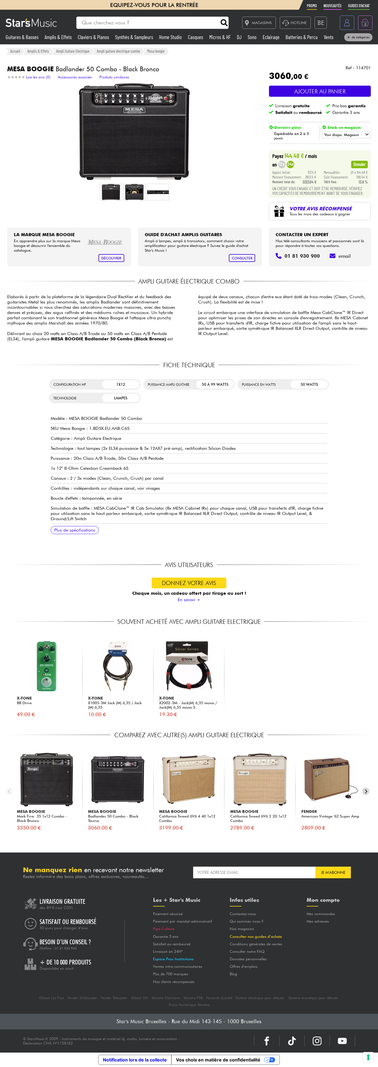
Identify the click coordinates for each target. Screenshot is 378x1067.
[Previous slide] (9, 791)
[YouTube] (342, 1041)
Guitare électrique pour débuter (260, 998)
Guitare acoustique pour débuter (313, 998)
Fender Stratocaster (82, 998)
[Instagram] (317, 1041)
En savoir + (189, 599)
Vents (328, 37)
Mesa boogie (155, 50)
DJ (240, 37)
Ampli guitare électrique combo (118, 50)
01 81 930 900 (66, 948)
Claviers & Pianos (94, 37)
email (344, 256)
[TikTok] (291, 1041)
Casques (196, 37)
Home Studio (171, 37)
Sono (253, 37)
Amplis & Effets (59, 37)
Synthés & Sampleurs (134, 37)
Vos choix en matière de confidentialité (218, 1060)
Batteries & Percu (302, 37)
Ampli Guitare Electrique (72, 50)
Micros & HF (220, 37)
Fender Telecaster (114, 998)
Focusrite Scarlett (219, 998)
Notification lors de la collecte (135, 1060)
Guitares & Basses (23, 37)
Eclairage (272, 37)
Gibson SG (139, 998)
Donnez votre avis (189, 583)
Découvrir (111, 258)
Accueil (15, 50)
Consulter (242, 258)
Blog (233, 974)
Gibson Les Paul (51, 998)
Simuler (359, 164)
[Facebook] (266, 1041)
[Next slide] (366, 791)
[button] (111, 192)
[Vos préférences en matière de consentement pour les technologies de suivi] (368, 1057)
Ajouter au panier (320, 91)
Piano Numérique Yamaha (189, 1005)
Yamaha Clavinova (165, 998)
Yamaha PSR (193, 998)
